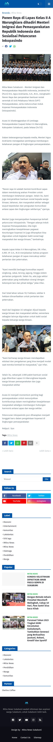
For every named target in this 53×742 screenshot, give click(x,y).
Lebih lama (44, 451)
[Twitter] (10, 46)
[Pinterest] (24, 443)
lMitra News (9, 543)
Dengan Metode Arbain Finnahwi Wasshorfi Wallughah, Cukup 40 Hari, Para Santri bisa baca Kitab (39, 603)
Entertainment (10, 526)
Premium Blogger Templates (26, 733)
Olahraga (8, 551)
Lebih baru (8, 451)
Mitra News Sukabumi (32, 730)
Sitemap (37, 737)
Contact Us (25, 737)
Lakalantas (8, 534)
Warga (6, 559)
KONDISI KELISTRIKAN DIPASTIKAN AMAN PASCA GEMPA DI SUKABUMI (38, 581)
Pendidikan (9, 555)
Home (14, 737)
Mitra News (16, 13)
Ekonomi (7, 522)
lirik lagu (7, 538)
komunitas (8, 530)
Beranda (6, 13)
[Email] (30, 443)
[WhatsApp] (14, 46)
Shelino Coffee (8, 690)
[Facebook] (6, 46)
